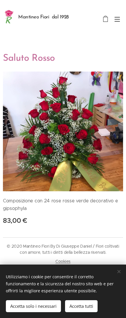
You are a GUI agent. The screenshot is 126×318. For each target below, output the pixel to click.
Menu (117, 19)
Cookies (63, 261)
